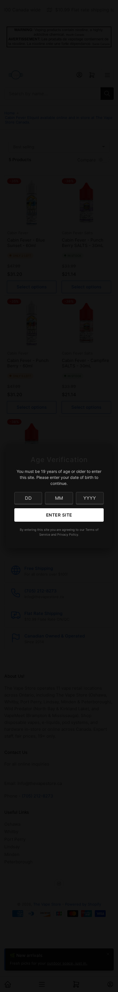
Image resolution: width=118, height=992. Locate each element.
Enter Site (59, 515)
